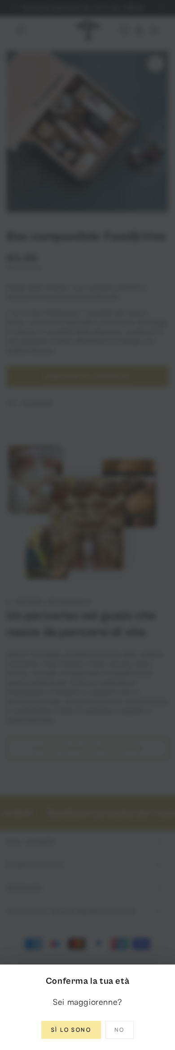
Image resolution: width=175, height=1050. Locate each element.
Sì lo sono (71, 1029)
